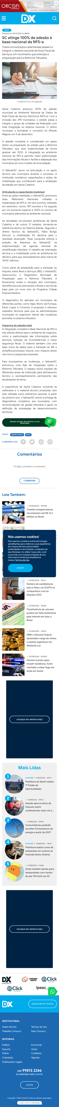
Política (6, 1045)
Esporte (6, 1049)
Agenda (35, 1057)
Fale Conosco (38, 1031)
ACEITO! (20, 568)
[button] (28, 422)
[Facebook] (23, 442)
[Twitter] (32, 442)
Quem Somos (9, 1026)
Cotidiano (36, 1053)
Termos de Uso (39, 1026)
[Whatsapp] (41, 442)
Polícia (5, 1053)
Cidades (29, 778)
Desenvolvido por (29, 1103)
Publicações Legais (12, 1062)
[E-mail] (50, 442)
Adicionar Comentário (31, 482)
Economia (36, 1045)
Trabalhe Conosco (11, 1031)
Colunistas (7, 1057)
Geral (6, 30)
